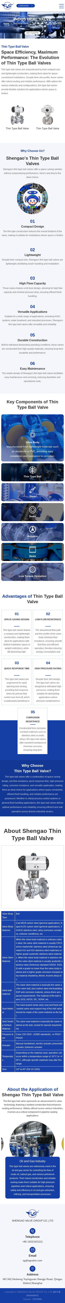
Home (6, 23)
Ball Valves (38, 23)
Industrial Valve (21, 23)
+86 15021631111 (32, 1241)
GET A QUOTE (32, 33)
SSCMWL (37, 1299)
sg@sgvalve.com (32, 1260)
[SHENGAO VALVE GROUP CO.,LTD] (7, 9)
